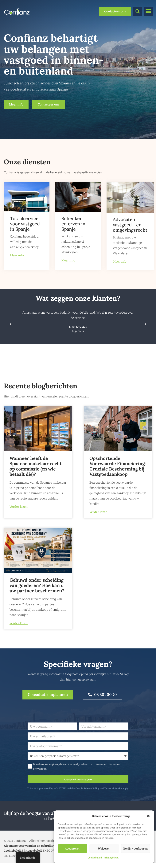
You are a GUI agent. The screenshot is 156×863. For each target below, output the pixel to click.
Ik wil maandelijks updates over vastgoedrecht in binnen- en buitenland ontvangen (77, 766)
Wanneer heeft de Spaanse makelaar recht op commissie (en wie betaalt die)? (36, 466)
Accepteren (72, 848)
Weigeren (104, 848)
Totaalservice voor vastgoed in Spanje (25, 224)
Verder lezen (19, 506)
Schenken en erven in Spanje (73, 224)
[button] (148, 816)
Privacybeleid (111, 857)
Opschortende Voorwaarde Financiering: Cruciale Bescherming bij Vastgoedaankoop (117, 466)
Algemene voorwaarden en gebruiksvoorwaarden (37, 845)
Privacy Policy (91, 788)
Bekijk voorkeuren (135, 848)
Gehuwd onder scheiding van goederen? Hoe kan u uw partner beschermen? (37, 585)
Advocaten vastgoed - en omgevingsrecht (130, 224)
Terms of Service (113, 788)
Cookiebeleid (95, 857)
